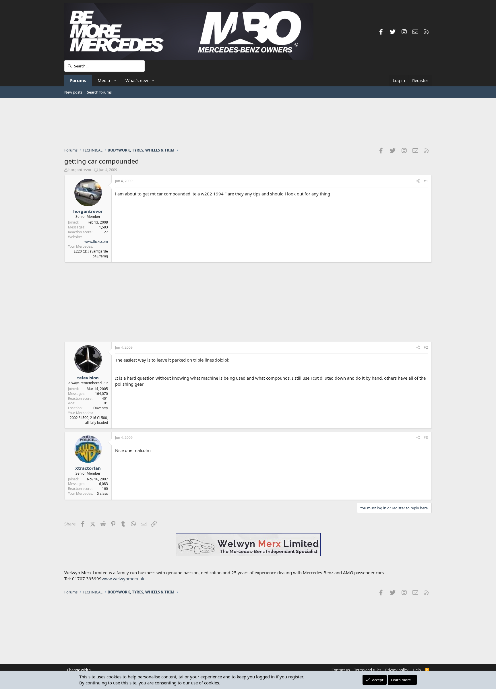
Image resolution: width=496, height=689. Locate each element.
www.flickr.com (96, 241)
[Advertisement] (248, 122)
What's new (136, 80)
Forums (78, 80)
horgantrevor (80, 169)
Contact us (341, 669)
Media (104, 80)
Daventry (100, 407)
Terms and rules (367, 669)
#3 (426, 437)
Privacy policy (396, 669)
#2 (426, 347)
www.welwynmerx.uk (123, 578)
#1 (426, 180)
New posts (73, 92)
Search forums (99, 92)
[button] (115, 80)
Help (417, 669)
